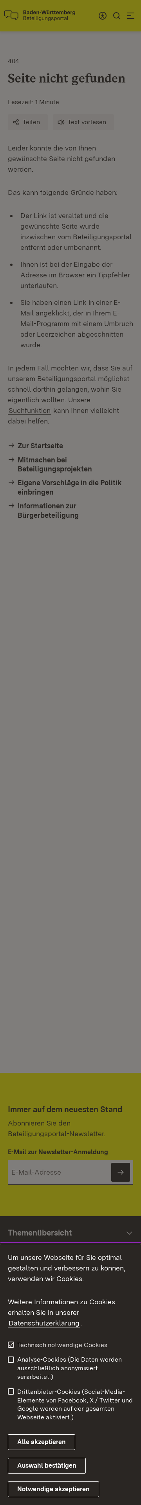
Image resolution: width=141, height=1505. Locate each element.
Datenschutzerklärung (44, 1323)
